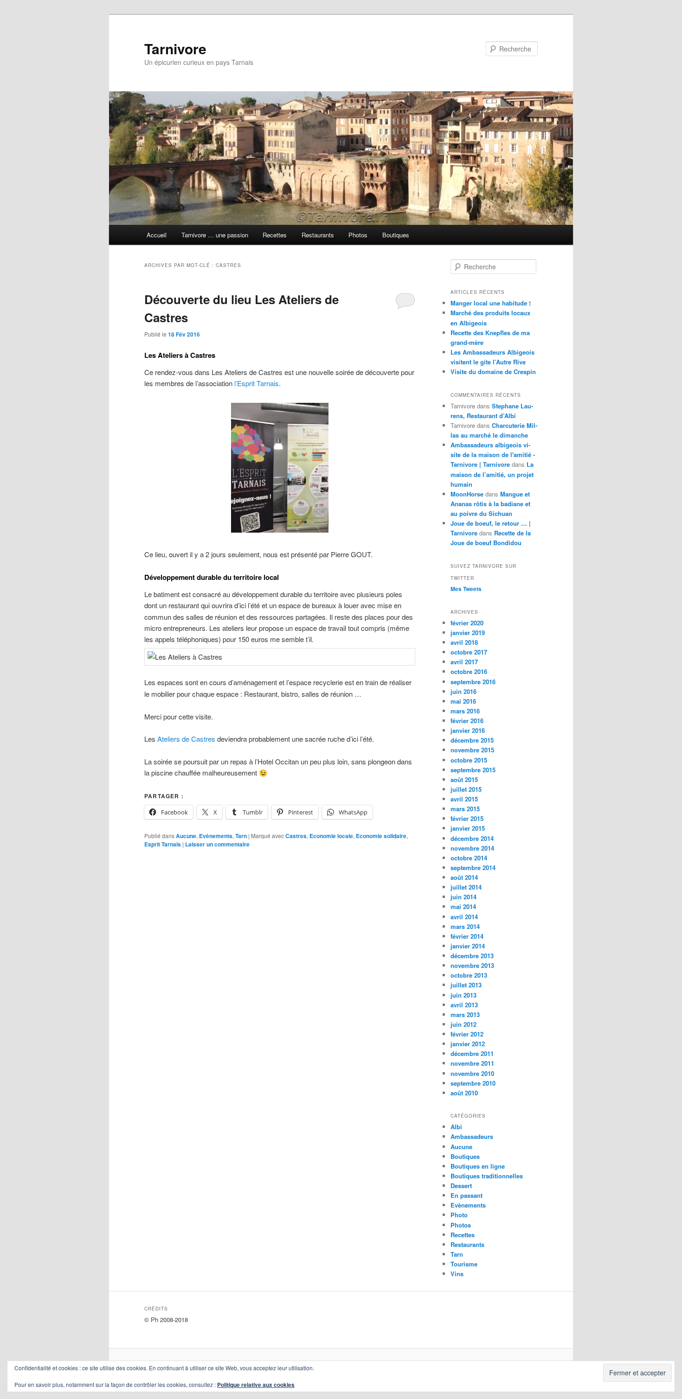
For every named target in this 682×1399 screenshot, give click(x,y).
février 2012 (466, 1034)
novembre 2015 (472, 749)
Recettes (275, 234)
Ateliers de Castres (186, 739)
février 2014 (466, 936)
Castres (296, 836)
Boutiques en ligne (477, 1166)
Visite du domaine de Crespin (493, 371)
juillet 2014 (466, 887)
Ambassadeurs (471, 1136)
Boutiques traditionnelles (486, 1175)
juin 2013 (463, 995)
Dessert (461, 1185)
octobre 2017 (468, 652)
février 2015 (466, 818)
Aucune (186, 836)
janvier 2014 (467, 945)
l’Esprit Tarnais (256, 383)
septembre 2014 (472, 867)
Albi (456, 1126)
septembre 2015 (472, 769)
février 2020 (466, 622)
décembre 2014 (472, 838)
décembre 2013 (472, 955)
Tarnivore (175, 48)
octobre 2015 (468, 760)
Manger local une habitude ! (490, 303)
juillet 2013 (466, 984)
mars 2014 (465, 926)
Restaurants (318, 234)
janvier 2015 (467, 828)
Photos (357, 234)
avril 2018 (464, 642)
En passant (466, 1195)
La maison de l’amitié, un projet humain (492, 474)
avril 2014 (464, 916)
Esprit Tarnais (162, 844)
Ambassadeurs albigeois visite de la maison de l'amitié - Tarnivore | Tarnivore (492, 454)
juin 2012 (463, 1024)
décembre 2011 (472, 1053)
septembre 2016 (472, 681)
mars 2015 (465, 808)
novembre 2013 (472, 965)
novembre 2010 (472, 1073)
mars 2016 (465, 710)
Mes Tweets (466, 589)
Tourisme (463, 1263)
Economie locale (331, 836)
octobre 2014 (468, 857)
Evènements (215, 836)
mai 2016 (463, 701)
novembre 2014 (472, 848)
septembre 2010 (472, 1083)
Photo (459, 1214)
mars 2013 (465, 1014)
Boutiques (395, 234)
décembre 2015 (472, 740)
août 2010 (464, 1092)
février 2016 (466, 720)
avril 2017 (464, 661)
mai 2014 (463, 906)
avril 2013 (464, 1004)
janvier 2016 (467, 730)
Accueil (157, 234)
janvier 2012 (467, 1043)
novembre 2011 (472, 1063)
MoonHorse (466, 494)
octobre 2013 (468, 975)
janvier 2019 (467, 632)
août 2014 (464, 877)
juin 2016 (463, 691)
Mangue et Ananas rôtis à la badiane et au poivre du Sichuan (490, 504)
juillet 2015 (466, 789)
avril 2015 (464, 799)
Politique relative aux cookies (256, 1384)
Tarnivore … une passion (214, 234)
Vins (456, 1273)
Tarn (241, 836)
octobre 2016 (468, 671)
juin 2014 (463, 896)
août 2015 (464, 779)
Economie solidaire (381, 836)
